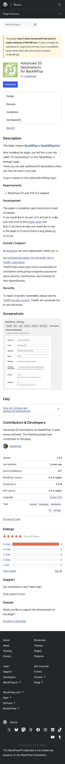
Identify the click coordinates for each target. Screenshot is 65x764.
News (6, 645)
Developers (9, 677)
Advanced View (12, 519)
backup (33, 504)
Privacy (7, 656)
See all (58, 570)
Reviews (11, 104)
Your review (9, 570)
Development (13, 119)
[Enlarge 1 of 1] (57, 322)
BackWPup (31, 145)
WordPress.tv (12, 682)
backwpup (43, 504)
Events (38, 671)
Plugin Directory (11, 13)
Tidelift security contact (16, 300)
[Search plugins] (35, 24)
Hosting (7, 650)
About (6, 640)
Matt (7, 697)
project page (34, 221)
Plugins (38, 650)
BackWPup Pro (50, 145)
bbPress (9, 703)
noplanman (30, 76)
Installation (12, 112)
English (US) (56, 497)
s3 (50, 510)
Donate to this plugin (14, 621)
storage (57, 510)
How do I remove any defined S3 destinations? (17, 409)
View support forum (14, 593)
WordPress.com (13, 692)
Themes (38, 645)
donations (11, 250)
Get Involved (41, 666)
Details (10, 96)
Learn (6, 666)
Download (10, 84)
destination (56, 504)
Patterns (39, 656)
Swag (38, 682)
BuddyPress (11, 708)
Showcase (40, 640)
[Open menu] (60, 4)
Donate (39, 677)
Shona (13, 722)
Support (10, 127)
